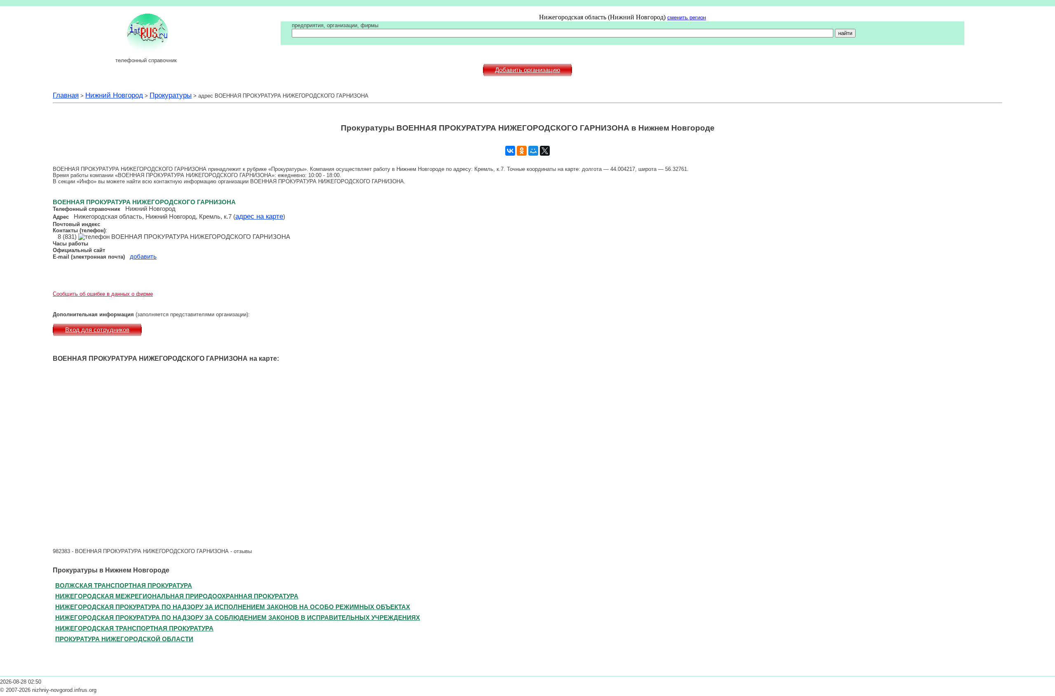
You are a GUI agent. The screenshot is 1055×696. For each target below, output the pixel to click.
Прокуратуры (171, 95)
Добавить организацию (527, 70)
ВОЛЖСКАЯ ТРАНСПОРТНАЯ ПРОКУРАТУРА (123, 585)
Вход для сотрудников (97, 330)
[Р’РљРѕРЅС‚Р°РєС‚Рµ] (510, 151)
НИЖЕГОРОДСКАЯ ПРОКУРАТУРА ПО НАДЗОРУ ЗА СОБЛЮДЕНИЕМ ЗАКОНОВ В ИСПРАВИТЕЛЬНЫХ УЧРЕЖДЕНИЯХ (237, 617)
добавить (143, 256)
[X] (545, 151)
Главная (66, 95)
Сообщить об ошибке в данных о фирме (103, 294)
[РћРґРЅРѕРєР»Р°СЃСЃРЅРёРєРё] (522, 151)
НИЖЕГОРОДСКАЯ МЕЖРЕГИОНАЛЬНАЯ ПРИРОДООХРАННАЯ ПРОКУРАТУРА (176, 596)
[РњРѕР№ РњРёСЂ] (533, 151)
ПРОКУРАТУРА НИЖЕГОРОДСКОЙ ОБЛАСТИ (124, 638)
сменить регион (686, 17)
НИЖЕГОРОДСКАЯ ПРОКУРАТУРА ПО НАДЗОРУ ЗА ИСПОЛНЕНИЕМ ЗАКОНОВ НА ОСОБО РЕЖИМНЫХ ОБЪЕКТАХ (232, 606)
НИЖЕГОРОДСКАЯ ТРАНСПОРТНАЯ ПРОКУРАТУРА (134, 628)
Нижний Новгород (114, 95)
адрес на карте (259, 216)
